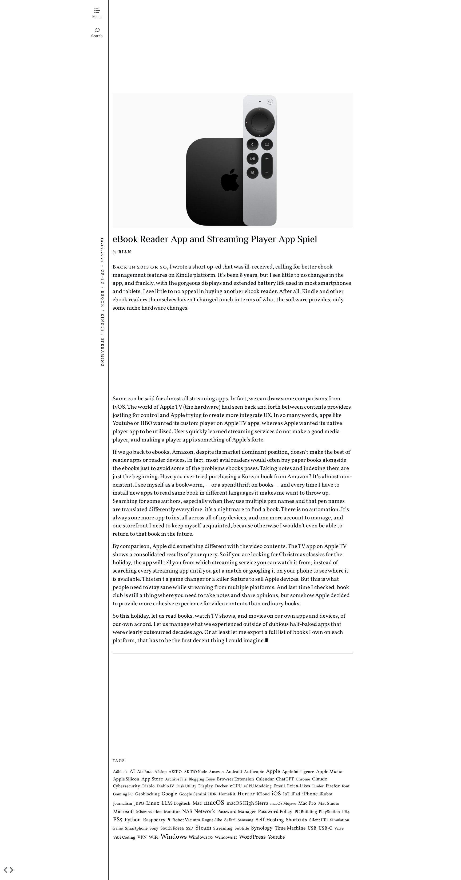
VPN (142, 837)
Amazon (216, 772)
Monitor (172, 812)
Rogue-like (212, 820)
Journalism (122, 804)
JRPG (139, 804)
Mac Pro (307, 803)
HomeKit (227, 795)
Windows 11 (226, 837)
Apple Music (329, 772)
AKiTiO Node (195, 772)
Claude (319, 779)
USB (312, 828)
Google (169, 794)
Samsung (245, 820)
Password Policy (275, 811)
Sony (153, 828)
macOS (214, 803)
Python (133, 820)
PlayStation (329, 812)
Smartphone (136, 828)
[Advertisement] (233, 51)
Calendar (265, 779)
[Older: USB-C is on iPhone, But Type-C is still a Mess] (11, 870)
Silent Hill (318, 820)
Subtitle (242, 828)
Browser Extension (235, 779)
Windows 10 (201, 837)
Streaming (102, 352)
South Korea (172, 828)
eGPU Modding (258, 787)
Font (345, 787)
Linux (152, 803)
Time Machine (290, 828)
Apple (273, 772)
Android (234, 772)
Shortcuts (296, 819)
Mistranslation (149, 812)
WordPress (252, 837)
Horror (246, 794)
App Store (152, 779)
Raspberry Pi (156, 820)
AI (132, 771)
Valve (339, 828)
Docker (221, 787)
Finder (318, 787)
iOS (276, 794)
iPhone (310, 794)
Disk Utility (186, 787)
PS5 (117, 820)
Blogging (196, 779)
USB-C (325, 828)
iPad (296, 794)
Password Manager (236, 811)
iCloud (263, 795)
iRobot (326, 795)
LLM (166, 803)
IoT (286, 794)
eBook (102, 299)
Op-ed (102, 277)
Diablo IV (165, 787)
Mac (197, 803)
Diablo (148, 787)
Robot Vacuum (186, 820)
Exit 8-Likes (298, 786)
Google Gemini (192, 795)
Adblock (120, 772)
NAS (187, 811)
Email (279, 786)
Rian (125, 252)
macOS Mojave (283, 804)
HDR (212, 795)
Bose (210, 779)
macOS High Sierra (247, 803)
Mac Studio (328, 804)
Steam (203, 828)
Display (205, 787)
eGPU (236, 786)
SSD (189, 828)
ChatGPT (285, 779)
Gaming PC (123, 795)
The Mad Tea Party (135, 7)
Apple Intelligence (298, 772)
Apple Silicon (126, 779)
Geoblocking (147, 795)
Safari (230, 820)
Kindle (102, 322)
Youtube (276, 837)
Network (204, 811)
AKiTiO (175, 772)
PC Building (306, 812)
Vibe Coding (124, 837)
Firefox (333, 786)
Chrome (303, 779)
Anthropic (254, 772)
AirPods (144, 772)
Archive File (175, 779)
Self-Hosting (270, 819)
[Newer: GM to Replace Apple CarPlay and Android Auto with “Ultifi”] (5, 870)
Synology (262, 828)
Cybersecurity (126, 787)
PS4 (346, 812)
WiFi (153, 837)
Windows (174, 837)
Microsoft (123, 811)
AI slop (160, 772)
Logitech (182, 803)
